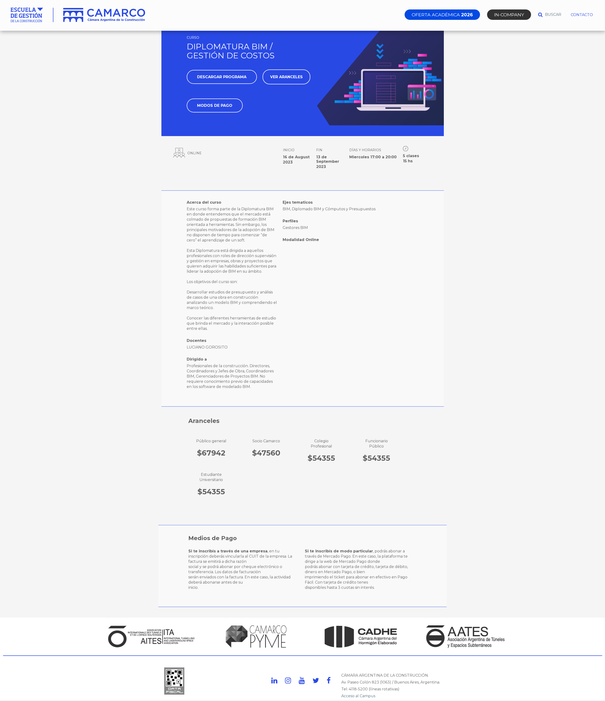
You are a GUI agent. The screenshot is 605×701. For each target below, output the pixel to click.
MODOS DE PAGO (214, 105)
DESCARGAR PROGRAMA (221, 77)
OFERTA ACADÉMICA (442, 14)
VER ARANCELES (286, 77)
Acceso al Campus (358, 696)
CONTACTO (582, 15)
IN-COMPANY (509, 14)
